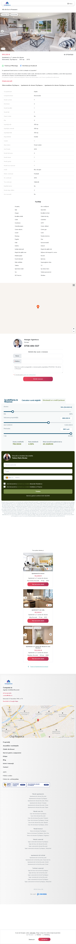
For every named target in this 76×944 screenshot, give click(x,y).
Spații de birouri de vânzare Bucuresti (38, 844)
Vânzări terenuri (38, 829)
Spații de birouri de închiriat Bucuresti (38, 873)
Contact (5, 767)
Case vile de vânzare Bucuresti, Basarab (38, 822)
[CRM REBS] (42, 894)
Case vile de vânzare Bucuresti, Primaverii (38, 818)
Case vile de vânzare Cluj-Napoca (38, 814)
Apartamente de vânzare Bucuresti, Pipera (38, 807)
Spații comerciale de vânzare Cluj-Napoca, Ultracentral (38, 848)
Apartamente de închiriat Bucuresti (38, 857)
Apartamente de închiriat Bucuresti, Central (38, 862)
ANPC (5, 772)
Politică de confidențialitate (11, 779)
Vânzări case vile (38, 811)
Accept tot (44, 939)
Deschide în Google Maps (10, 701)
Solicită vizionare (38, 379)
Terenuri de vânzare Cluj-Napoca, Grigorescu (38, 835)
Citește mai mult (7, 81)
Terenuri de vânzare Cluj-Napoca (38, 831)
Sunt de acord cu (26, 375)
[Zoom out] (73, 331)
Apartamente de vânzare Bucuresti (38, 796)
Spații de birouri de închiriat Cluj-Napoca (38, 870)
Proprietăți (6, 742)
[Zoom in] (73, 328)
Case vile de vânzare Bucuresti (38, 816)
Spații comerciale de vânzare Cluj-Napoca (38, 842)
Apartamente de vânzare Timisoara (38, 803)
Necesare (30, 935)
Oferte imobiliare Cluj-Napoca (10, 85)
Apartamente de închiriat (38, 855)
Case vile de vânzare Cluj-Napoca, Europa (38, 820)
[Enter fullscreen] (73, 285)
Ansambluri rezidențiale (11, 746)
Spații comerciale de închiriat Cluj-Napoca (38, 875)
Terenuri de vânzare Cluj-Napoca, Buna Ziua (38, 833)
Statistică (39, 935)
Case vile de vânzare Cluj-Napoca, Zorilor (38, 825)
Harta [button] (72, 49)
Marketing (47, 935)
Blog (4, 760)
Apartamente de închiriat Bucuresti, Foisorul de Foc (38, 860)
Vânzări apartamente (38, 794)
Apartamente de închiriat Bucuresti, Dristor (38, 864)
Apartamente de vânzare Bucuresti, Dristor (38, 805)
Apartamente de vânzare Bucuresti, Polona (38, 801)
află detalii (32, 933)
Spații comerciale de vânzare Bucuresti (38, 846)
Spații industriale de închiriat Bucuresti (38, 877)
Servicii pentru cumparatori (12, 753)
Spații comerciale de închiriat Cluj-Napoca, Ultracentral (38, 881)
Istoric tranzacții (8, 763)
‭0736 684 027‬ (31, 345)
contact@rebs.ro (7, 695)
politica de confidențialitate (30, 375)
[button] (2, 31)
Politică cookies (7, 776)
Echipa (5, 756)
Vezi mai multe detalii (38, 584)
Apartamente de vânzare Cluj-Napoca (31, 85)
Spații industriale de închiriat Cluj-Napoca (38, 879)
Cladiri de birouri (8, 749)
